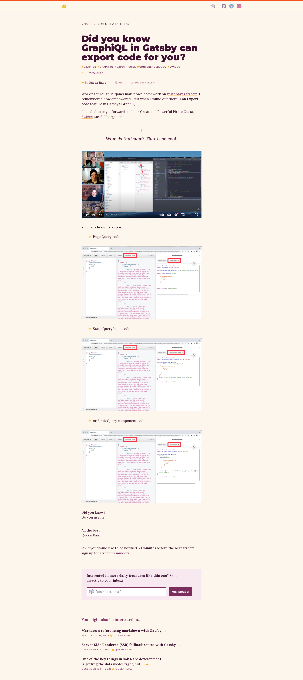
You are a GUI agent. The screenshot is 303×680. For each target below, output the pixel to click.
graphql (89, 67)
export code (125, 67)
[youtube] (239, 6)
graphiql (105, 67)
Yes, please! (180, 591)
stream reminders (114, 553)
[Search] (213, 6)
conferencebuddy (151, 67)
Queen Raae (97, 82)
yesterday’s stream (182, 94)
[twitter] (231, 6)
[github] (224, 6)
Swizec (87, 117)
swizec (174, 67)
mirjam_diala (92, 72)
